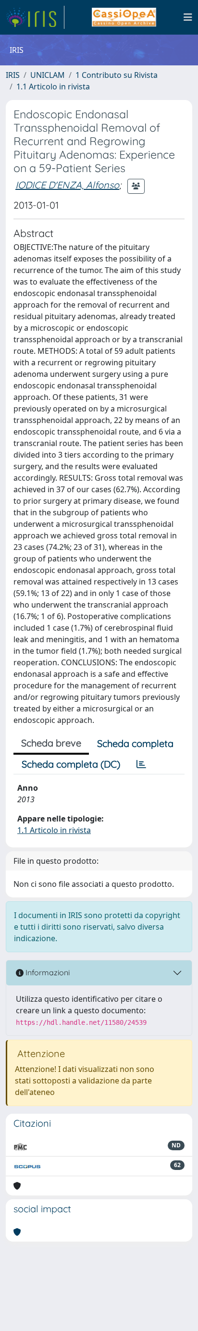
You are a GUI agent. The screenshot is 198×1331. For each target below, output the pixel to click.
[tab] (141, 764)
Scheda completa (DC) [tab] (71, 764)
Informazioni (47, 972)
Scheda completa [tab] (135, 743)
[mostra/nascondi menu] (188, 17)
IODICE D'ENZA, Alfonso (67, 185)
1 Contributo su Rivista (116, 75)
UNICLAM (47, 75)
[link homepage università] (123, 17)
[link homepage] (35, 17)
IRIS (13, 75)
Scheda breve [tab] (51, 743)
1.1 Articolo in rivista (53, 86)
